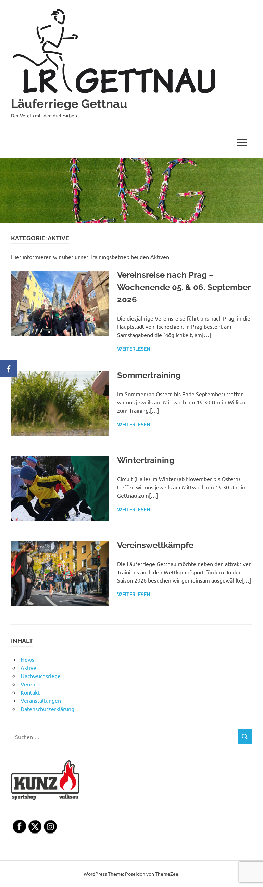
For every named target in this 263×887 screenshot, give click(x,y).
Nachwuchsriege (41, 675)
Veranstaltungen (41, 700)
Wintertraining (145, 460)
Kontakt (30, 692)
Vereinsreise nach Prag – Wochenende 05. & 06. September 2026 (183, 287)
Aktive (28, 667)
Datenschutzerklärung (47, 708)
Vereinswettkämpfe (155, 545)
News (27, 659)
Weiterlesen (133, 349)
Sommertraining (149, 375)
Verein (29, 683)
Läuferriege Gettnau (69, 104)
